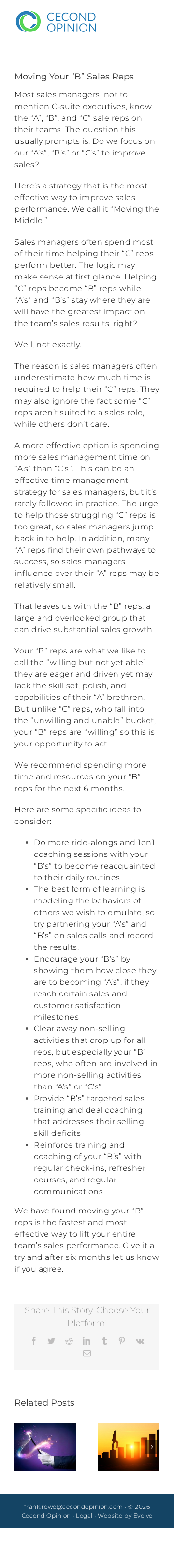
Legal (84, 1515)
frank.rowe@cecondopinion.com (73, 1506)
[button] (21, 1447)
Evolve (143, 1515)
